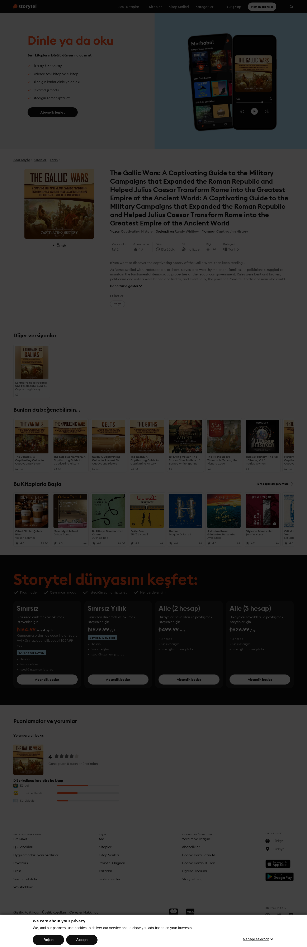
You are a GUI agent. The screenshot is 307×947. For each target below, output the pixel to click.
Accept (82, 940)
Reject (48, 940)
